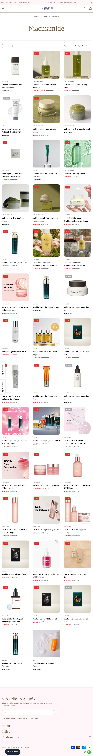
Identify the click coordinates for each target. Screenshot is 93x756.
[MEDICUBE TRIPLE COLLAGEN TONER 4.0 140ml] (15, 510)
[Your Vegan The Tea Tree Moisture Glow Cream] (15, 153)
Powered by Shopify (22, 747)
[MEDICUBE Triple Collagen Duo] (46, 510)
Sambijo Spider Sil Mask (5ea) (45, 619)
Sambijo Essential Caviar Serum (46, 307)
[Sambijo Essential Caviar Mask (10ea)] (77, 599)
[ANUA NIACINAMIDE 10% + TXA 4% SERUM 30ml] (46, 554)
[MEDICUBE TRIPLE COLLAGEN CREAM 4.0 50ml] (15, 287)
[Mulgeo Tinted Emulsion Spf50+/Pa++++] (15, 64)
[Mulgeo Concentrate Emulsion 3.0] (77, 287)
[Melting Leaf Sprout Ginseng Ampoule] (46, 64)
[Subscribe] (51, 712)
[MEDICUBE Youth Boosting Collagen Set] (77, 510)
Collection (45, 16)
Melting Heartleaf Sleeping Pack (77, 129)
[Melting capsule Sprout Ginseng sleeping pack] (46, 198)
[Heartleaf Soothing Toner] (77, 153)
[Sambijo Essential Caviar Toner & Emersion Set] (15, 421)
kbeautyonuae (11, 747)
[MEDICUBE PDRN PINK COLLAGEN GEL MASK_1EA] (77, 421)
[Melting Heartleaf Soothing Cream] (15, 198)
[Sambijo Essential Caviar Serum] (46, 287)
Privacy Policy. (34, 718)
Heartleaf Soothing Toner (74, 173)
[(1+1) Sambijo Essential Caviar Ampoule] (46, 332)
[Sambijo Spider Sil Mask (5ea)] (46, 599)
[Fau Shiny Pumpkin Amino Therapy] (46, 643)
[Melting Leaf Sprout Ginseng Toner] (77, 64)
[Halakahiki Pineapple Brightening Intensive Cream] (77, 198)
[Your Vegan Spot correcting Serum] (77, 554)
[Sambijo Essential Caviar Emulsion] (15, 643)
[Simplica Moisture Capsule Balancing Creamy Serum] (15, 599)
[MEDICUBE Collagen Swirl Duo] (46, 465)
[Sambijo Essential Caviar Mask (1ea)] (77, 332)
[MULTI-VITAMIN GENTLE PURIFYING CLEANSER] (15, 109)
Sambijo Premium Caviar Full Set (46, 441)
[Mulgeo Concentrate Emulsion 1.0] (77, 376)
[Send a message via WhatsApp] (89, 752)
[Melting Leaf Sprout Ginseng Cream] (46, 109)
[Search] (85, 8)
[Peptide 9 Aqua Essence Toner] (15, 332)
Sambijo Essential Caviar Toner (14, 262)
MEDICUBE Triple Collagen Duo (46, 529)
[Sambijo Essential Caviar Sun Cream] (46, 376)
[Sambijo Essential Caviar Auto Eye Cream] (46, 153)
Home (36, 16)
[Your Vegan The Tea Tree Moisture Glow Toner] (15, 376)
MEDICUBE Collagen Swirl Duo (46, 485)
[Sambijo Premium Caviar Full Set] (46, 421)
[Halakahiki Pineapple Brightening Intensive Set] (77, 242)
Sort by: (78, 46)
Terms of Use (24, 718)
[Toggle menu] (2, 8)
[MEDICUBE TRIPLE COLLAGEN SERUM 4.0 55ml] (77, 465)
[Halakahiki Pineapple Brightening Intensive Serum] (46, 242)
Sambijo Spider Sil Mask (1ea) (14, 574)
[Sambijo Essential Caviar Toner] (15, 242)
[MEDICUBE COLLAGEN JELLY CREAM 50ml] (15, 465)
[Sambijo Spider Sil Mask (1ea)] (15, 554)
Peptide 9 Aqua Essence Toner (14, 351)
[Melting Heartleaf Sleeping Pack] (77, 109)
